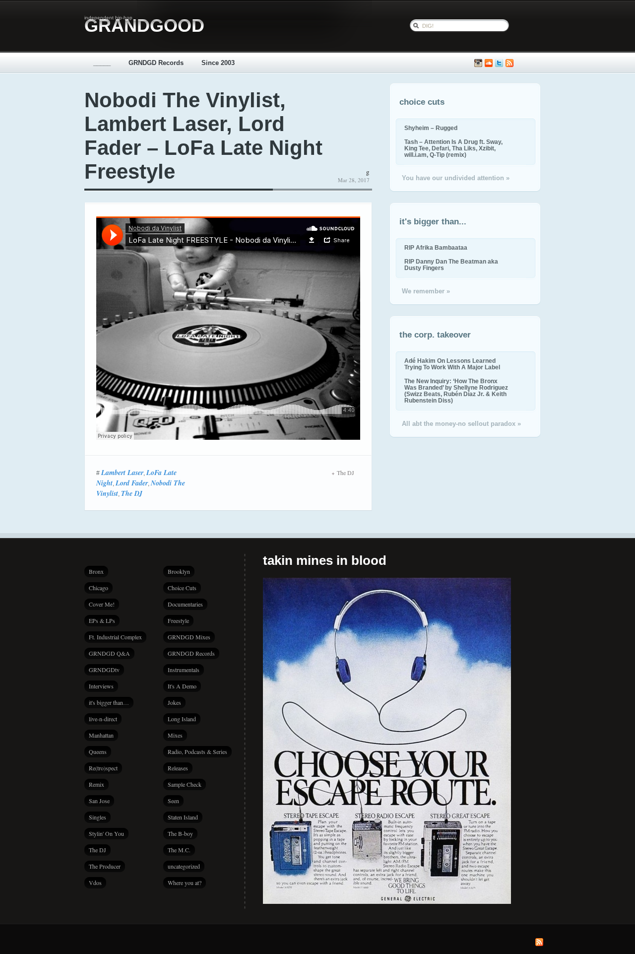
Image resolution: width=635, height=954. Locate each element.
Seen (173, 801)
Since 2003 (218, 63)
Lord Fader (132, 483)
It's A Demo (182, 686)
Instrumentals (183, 670)
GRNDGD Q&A (109, 653)
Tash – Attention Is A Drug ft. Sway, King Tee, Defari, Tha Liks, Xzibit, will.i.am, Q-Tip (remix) (453, 148)
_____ (102, 63)
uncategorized (184, 866)
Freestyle (178, 620)
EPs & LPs (102, 620)
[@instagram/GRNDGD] (478, 63)
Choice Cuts (182, 588)
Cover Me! (102, 604)
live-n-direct (103, 719)
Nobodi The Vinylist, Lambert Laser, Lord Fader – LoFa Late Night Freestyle (203, 135)
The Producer (105, 866)
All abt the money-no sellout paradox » (461, 423)
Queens (98, 751)
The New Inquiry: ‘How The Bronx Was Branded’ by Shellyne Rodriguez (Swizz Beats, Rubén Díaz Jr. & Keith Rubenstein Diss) (456, 391)
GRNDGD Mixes (189, 637)
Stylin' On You (106, 833)
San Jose (99, 801)
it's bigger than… (109, 702)
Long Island (182, 719)
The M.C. (179, 850)
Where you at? (184, 882)
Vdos (95, 882)
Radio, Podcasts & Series (197, 751)
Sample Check (184, 784)
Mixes (175, 735)
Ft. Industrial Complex (115, 637)
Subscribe (509, 63)
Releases (178, 768)
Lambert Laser (122, 472)
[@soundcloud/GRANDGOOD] (489, 63)
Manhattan (101, 735)
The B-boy (180, 833)
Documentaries (185, 604)
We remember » (426, 291)
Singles (97, 817)
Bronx (96, 571)
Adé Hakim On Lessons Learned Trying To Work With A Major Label (452, 363)
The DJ (131, 493)
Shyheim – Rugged (430, 128)
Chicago (98, 588)
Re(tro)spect (103, 768)
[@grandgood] (499, 63)
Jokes (174, 702)
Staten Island (183, 817)
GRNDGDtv (104, 670)
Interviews (101, 686)
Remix (96, 784)
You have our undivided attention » (455, 178)
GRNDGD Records (156, 63)
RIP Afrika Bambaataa (435, 247)
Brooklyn (179, 571)
